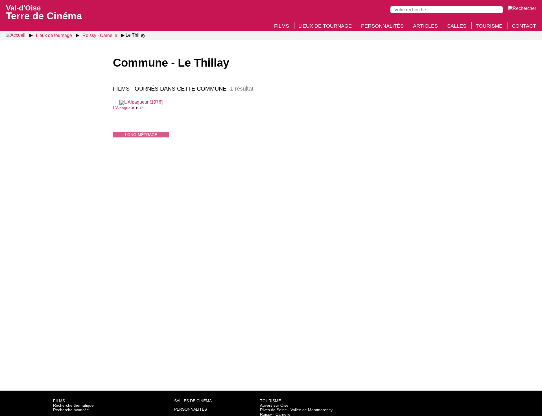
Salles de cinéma (193, 401)
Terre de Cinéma (44, 12)
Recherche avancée (71, 410)
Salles (456, 26)
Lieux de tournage (325, 26)
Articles (425, 26)
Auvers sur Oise (274, 405)
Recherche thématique (73, 405)
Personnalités (382, 26)
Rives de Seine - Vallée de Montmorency (296, 410)
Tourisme (489, 26)
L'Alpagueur (123, 108)
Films (281, 26)
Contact (524, 26)
